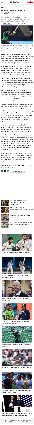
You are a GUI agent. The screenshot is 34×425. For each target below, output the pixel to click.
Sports (2, 7)
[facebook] (2, 171)
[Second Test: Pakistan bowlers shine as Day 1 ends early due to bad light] (5, 225)
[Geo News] (15, 2)
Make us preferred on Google (18, 171)
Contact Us (14, 421)
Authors (19, 421)
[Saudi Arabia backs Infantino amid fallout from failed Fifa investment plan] (5, 217)
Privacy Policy (25, 421)
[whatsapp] (8, 171)
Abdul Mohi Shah (7, 23)
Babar (3, 153)
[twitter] (5, 171)
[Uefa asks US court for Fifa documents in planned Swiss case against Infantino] (5, 210)
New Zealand (10, 68)
